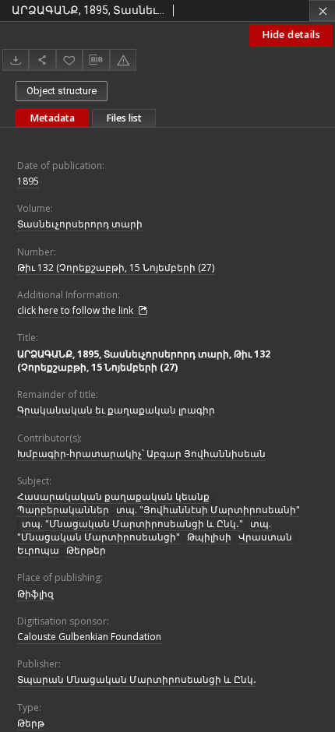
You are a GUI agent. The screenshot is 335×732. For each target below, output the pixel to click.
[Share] (42, 59)
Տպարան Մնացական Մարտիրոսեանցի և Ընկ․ (136, 679)
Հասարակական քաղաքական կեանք (113, 496)
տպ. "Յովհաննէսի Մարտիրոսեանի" (208, 509)
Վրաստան (265, 537)
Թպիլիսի (209, 537)
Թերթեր (86, 550)
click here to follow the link (76, 310)
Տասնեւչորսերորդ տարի (80, 224)
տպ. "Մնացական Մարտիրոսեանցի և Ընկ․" (132, 523)
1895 (28, 181)
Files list (124, 118)
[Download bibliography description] (96, 60)
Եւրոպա (38, 550)
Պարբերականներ (63, 509)
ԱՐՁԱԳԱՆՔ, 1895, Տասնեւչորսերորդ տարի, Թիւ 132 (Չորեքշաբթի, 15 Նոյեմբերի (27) (143, 360)
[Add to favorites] (69, 59)
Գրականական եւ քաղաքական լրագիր (116, 410)
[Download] (15, 59)
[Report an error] (123, 59)
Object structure (61, 91)
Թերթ (30, 723)
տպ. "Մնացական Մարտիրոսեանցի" (144, 530)
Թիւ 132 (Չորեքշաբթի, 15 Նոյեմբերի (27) (115, 267)
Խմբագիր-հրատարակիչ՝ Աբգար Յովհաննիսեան (141, 453)
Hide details (291, 34)
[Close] (322, 10)
